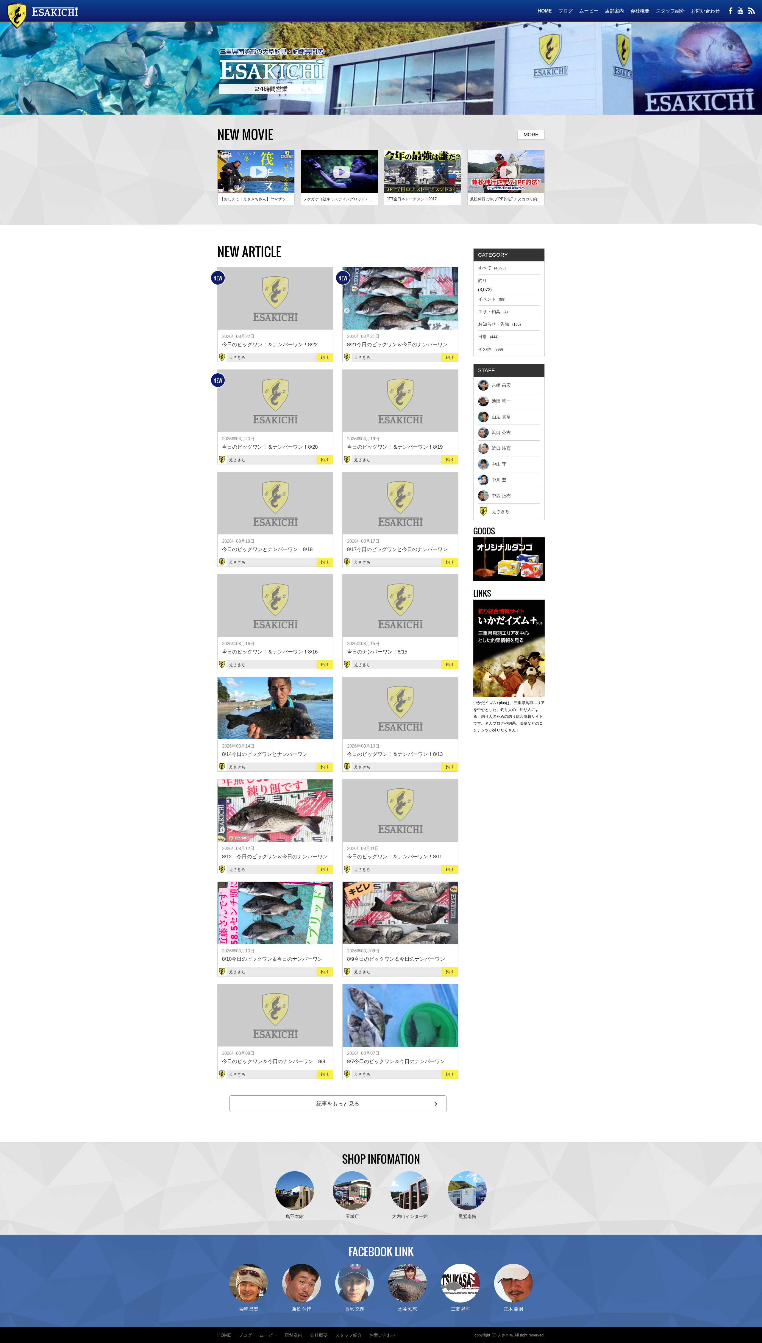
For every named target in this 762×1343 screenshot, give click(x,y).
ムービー (588, 10)
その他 (490, 349)
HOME (545, 10)
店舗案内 (614, 10)
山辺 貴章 (501, 416)
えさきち (501, 511)
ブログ (565, 10)
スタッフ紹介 (670, 10)
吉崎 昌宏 (501, 385)
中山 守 (499, 464)
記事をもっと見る (337, 1104)
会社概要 (639, 10)
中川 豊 (499, 479)
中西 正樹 (501, 495)
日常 (488, 336)
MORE (531, 135)
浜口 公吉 (501, 432)
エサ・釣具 (493, 311)
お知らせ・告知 (499, 324)
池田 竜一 (501, 400)
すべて (492, 267)
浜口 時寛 (501, 448)
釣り (482, 280)
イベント (491, 299)
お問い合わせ (705, 10)
